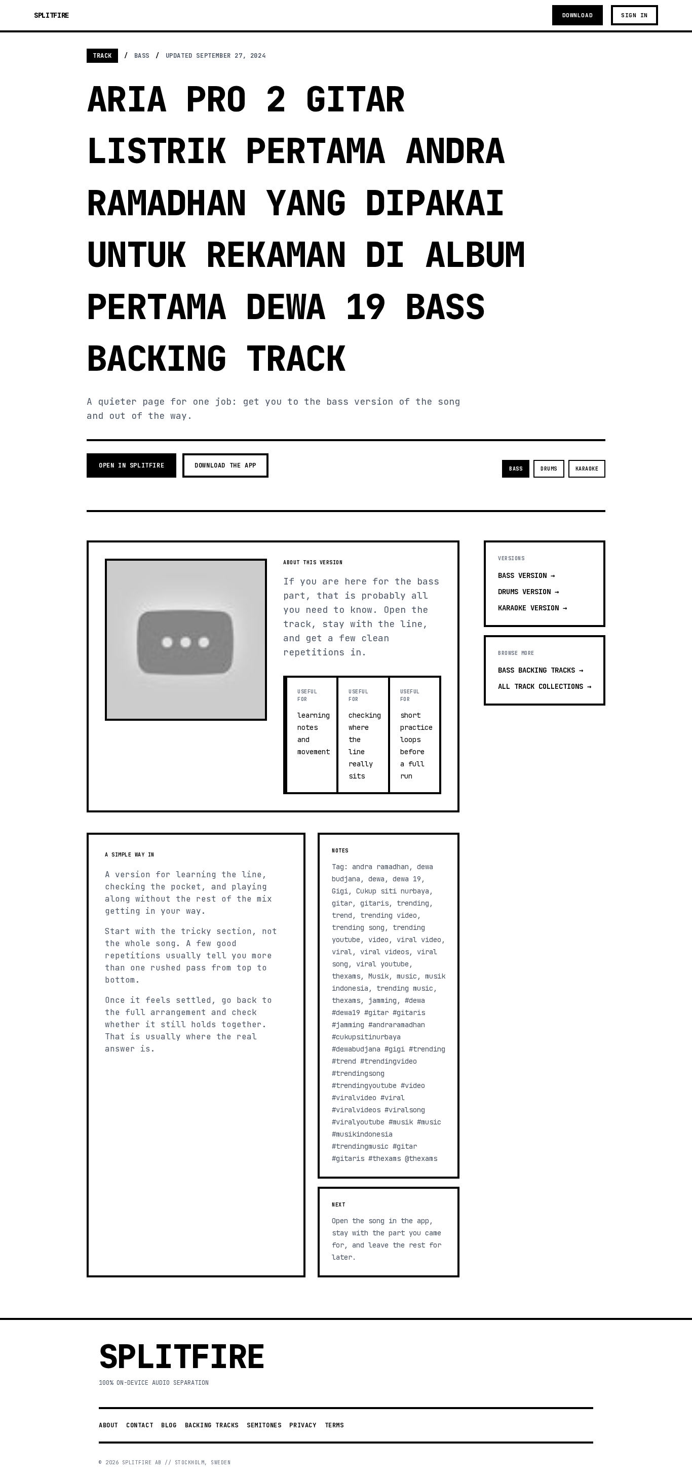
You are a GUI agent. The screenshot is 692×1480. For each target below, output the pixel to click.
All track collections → (544, 686)
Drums (549, 468)
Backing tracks (212, 1425)
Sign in (634, 15)
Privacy (302, 1425)
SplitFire (51, 15)
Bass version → (526, 575)
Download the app (225, 465)
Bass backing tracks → (540, 670)
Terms (334, 1425)
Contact (139, 1425)
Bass (515, 468)
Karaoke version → (532, 607)
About (108, 1425)
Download (577, 15)
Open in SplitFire (131, 465)
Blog (168, 1425)
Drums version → (528, 591)
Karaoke (587, 468)
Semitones (264, 1425)
